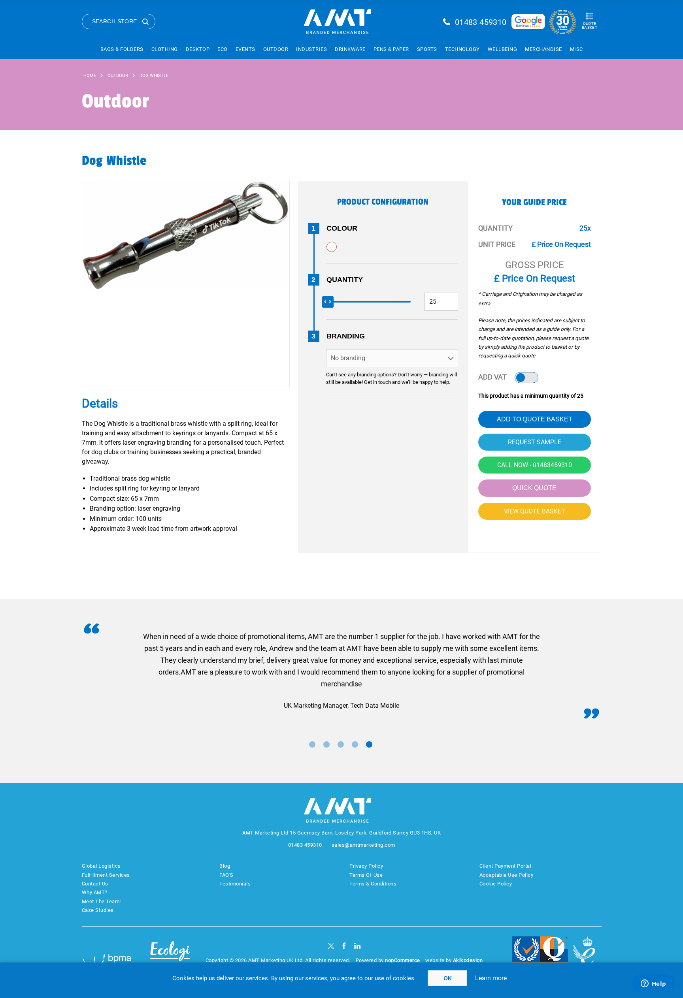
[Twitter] (331, 946)
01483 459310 (481, 22)
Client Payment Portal (505, 866)
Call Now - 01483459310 (534, 465)
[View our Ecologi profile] (170, 956)
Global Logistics (101, 866)
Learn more (491, 978)
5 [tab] (369, 744)
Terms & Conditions (372, 884)
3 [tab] (341, 744)
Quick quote (534, 488)
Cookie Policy (495, 884)
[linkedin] (357, 946)
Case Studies (98, 910)
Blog (224, 866)
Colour (341, 228)
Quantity (344, 280)
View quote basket (534, 511)
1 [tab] (312, 744)
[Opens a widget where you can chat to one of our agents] (653, 984)
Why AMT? (95, 892)
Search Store (114, 21)
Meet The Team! (101, 901)
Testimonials (235, 884)
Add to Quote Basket (534, 419)
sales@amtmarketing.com (363, 845)
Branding (345, 336)
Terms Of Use (366, 875)
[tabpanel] (342, 671)
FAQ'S (226, 875)
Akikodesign (468, 960)
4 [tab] (355, 744)
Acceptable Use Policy (506, 875)
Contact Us (95, 884)
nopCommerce (402, 960)
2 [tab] (326, 744)
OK (447, 978)
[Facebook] (344, 946)
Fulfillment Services (106, 875)
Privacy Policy (366, 866)
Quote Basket (589, 25)
